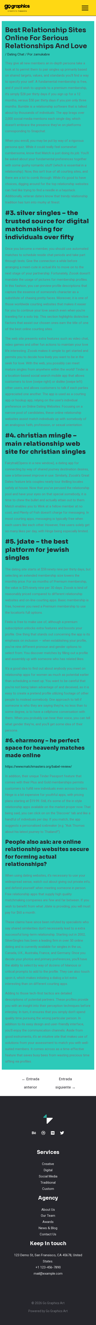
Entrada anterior (30, 1080)
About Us (48, 1210)
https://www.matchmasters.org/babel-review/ (38, 767)
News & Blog (48, 1228)
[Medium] (53, 1133)
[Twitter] (62, 1133)
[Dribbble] (43, 1133)
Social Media (48, 1176)
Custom (48, 1189)
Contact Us (48, 1234)
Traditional (48, 1183)
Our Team (48, 1216)
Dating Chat (15, 54)
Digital (48, 1170)
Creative (48, 1164)
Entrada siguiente (65, 1080)
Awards (48, 1222)
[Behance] (34, 1133)
